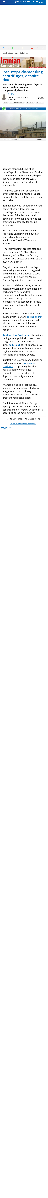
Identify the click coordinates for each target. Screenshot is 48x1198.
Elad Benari (13, 94)
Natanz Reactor (17, 103)
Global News (24, 53)
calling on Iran (34, 316)
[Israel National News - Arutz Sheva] (26, 2)
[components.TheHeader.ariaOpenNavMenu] (8, 2)
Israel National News (10, 53)
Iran (5, 103)
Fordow (30, 103)
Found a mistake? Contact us (23, 424)
